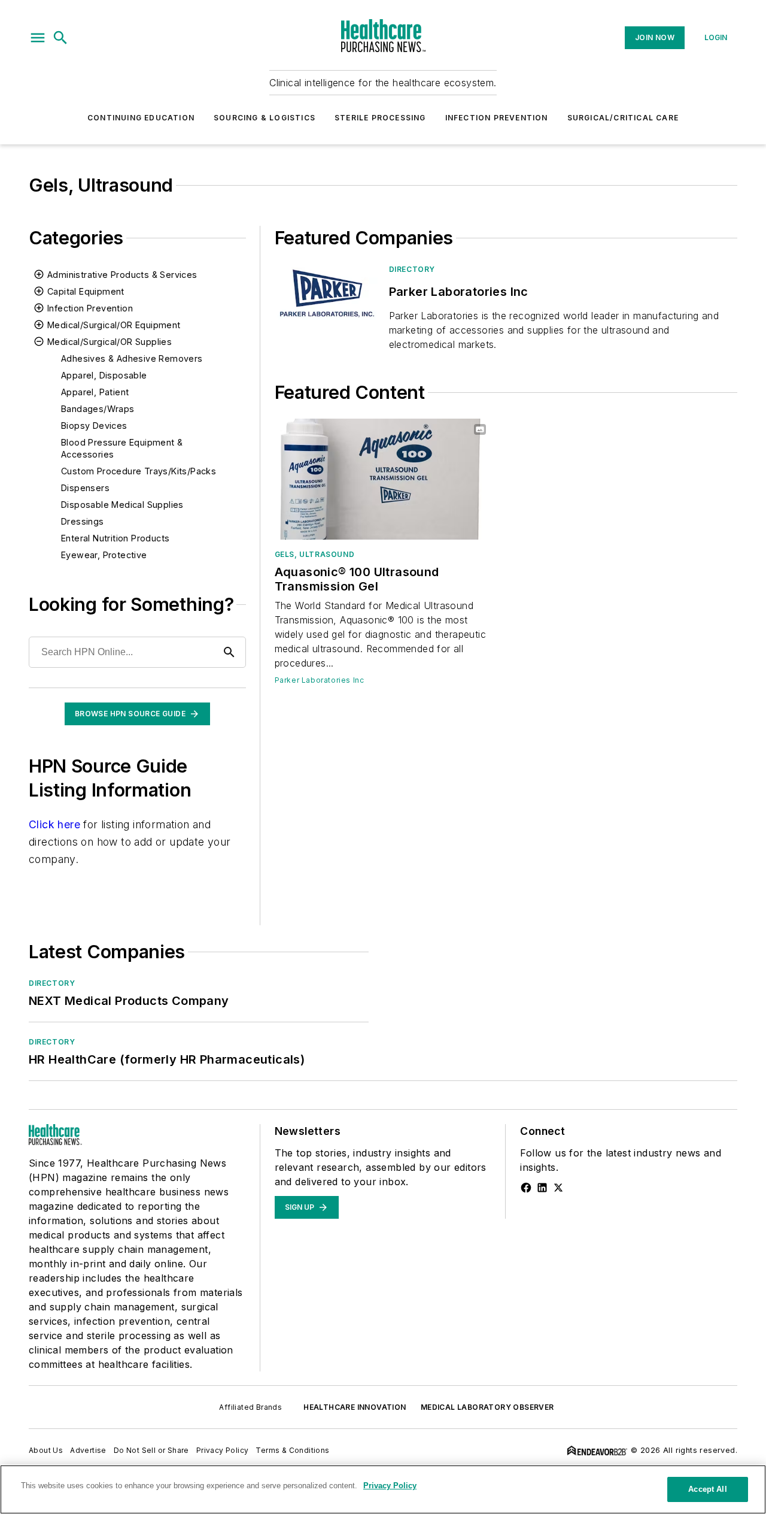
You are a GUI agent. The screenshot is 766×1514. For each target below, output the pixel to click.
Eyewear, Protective (104, 555)
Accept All (707, 1489)
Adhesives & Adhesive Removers (132, 358)
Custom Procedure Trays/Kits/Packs (138, 471)
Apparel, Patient (95, 392)
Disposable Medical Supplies (122, 504)
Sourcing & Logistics (264, 117)
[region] (383, 1489)
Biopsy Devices (94, 425)
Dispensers (85, 488)
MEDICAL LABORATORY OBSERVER (487, 1407)
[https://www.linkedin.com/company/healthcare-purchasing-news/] (542, 1188)
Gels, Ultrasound (315, 554)
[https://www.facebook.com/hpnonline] (526, 1188)
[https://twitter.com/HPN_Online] (558, 1188)
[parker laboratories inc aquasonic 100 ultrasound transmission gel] (383, 479)
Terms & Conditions (292, 1450)
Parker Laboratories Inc (319, 680)
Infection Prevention (496, 117)
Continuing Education (140, 117)
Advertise (88, 1450)
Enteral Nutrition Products (115, 538)
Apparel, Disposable (104, 375)
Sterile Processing (380, 117)
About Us (46, 1450)
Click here (54, 824)
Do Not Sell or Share (151, 1450)
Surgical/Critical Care (623, 117)
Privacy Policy (222, 1450)
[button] (38, 38)
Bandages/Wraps (98, 409)
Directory (412, 269)
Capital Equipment (85, 291)
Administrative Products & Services (122, 275)
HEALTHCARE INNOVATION (354, 1407)
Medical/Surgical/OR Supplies (109, 342)
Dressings (82, 521)
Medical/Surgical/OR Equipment (114, 325)
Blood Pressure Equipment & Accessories (122, 448)
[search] (60, 38)
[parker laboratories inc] (327, 293)
